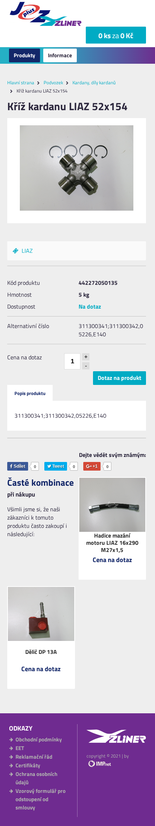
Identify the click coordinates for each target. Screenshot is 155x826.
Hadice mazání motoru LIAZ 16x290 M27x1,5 (112, 542)
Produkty (24, 55)
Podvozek (53, 82)
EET (19, 748)
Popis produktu (29, 393)
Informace (60, 55)
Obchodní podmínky (38, 739)
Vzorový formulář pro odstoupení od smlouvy (40, 799)
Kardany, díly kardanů (94, 82)
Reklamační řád (33, 757)
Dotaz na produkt (119, 377)
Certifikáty (27, 765)
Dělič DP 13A (41, 651)
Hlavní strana (20, 82)
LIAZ (26, 250)
